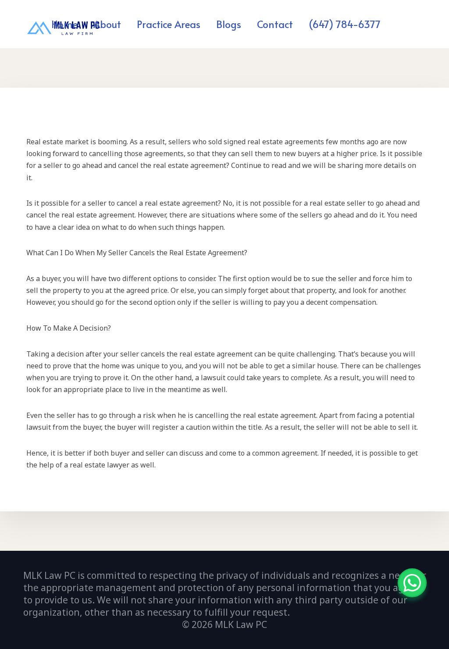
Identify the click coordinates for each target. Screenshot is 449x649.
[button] (205, 23)
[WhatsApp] (412, 582)
